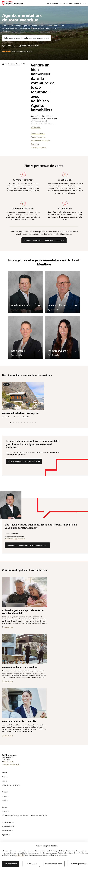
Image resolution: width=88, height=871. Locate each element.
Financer (5, 792)
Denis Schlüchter (57, 305)
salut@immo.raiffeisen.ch (10, 764)
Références (35, 144)
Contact (4, 807)
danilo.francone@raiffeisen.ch (15, 539)
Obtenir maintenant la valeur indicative (24, 461)
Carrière (4, 800)
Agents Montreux (8, 826)
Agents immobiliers (38, 137)
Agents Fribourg (7, 830)
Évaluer (4, 772)
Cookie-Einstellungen (53, 864)
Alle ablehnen (31, 864)
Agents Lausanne (8, 822)
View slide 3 (16, 422)
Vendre (4, 781)
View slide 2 (13, 422)
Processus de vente (38, 133)
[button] (84, 3)
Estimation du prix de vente (11, 785)
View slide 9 (32, 422)
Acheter (4, 777)
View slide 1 (10, 422)
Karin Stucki (18, 350)
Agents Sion (6, 835)
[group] (8, 45)
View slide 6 (24, 422)
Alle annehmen (11, 864)
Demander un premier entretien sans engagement (44, 240)
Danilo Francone (20, 305)
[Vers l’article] (24, 592)
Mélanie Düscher (58, 350)
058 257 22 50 (8, 762)
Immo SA (5, 796)
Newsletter (5, 811)
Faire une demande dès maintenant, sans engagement (26, 38)
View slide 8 (30, 422)
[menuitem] (53, 3)
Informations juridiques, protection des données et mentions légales (24, 815)
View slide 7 (27, 422)
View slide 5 (21, 422)
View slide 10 (35, 422)
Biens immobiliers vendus (40, 140)
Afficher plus (35, 127)
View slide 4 (18, 422)
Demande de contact (39, 148)
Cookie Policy (20, 855)
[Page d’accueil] (3, 64)
